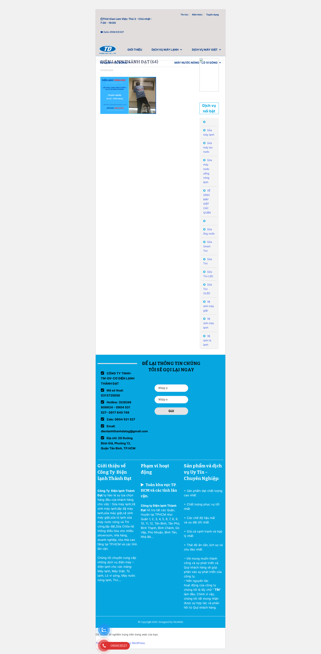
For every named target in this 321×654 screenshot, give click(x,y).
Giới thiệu (134, 49)
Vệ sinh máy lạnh (208, 323)
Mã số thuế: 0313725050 (112, 393)
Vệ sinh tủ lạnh (207, 340)
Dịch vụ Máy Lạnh (165, 49)
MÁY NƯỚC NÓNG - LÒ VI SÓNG (196, 62)
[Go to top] (7, 646)
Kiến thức (197, 14)
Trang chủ (108, 50)
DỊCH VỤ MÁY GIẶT (205, 49)
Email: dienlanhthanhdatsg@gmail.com (124, 428)
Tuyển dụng (212, 14)
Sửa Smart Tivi (207, 246)
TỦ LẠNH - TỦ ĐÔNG (113, 62)
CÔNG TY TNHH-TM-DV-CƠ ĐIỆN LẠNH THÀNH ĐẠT (117, 378)
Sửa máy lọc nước (208, 147)
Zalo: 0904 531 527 (120, 419)
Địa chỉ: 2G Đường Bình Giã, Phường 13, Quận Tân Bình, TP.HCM (118, 443)
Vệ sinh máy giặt (208, 306)
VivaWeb (178, 622)
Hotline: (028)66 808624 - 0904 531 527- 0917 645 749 (116, 407)
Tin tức (184, 14)
